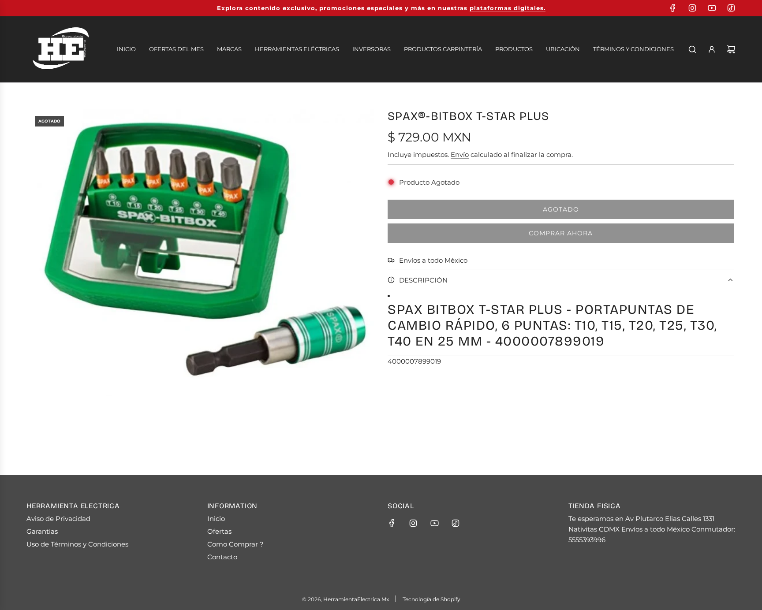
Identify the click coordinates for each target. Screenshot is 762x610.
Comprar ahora (561, 233)
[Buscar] (692, 49)
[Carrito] (731, 49)
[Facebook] (673, 8)
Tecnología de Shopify (431, 599)
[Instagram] (692, 8)
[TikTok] (731, 8)
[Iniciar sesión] (711, 49)
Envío (460, 154)
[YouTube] (711, 8)
